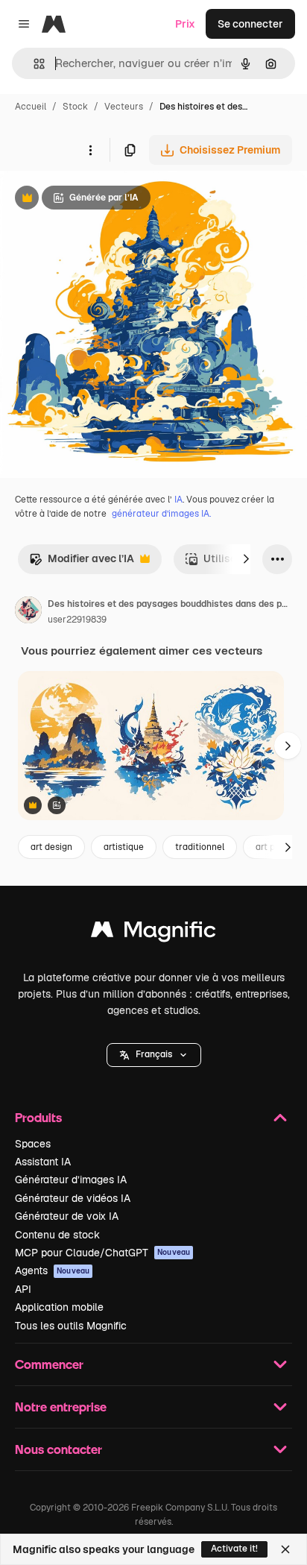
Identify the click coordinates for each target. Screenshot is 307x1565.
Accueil (30, 107)
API (23, 1289)
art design (51, 847)
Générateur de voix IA (66, 1216)
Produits (38, 1117)
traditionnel (199, 847)
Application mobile (59, 1307)
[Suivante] (245, 559)
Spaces (33, 1143)
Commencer (49, 1364)
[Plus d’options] (90, 150)
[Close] (285, 1549)
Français (154, 1054)
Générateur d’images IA (71, 1179)
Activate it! (234, 1549)
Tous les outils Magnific (71, 1325)
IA (178, 500)
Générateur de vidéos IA (72, 1198)
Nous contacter (58, 1449)
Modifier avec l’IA (81, 562)
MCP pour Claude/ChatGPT (102, 1252)
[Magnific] (153, 933)
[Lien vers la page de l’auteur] (28, 612)
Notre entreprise (61, 1406)
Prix (185, 24)
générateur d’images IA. (161, 514)
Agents (52, 1270)
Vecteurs (123, 107)
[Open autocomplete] (33, 63)
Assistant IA (43, 1161)
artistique (124, 847)
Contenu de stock (57, 1234)
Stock (75, 107)
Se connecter (250, 24)
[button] (154, 1055)
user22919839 (77, 620)
